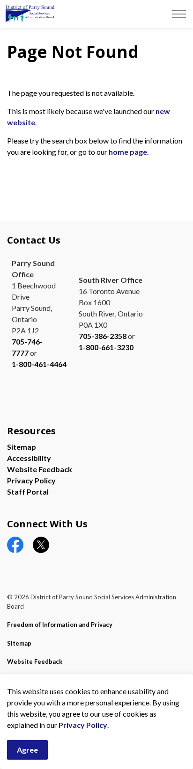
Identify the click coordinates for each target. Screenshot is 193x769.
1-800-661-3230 (106, 347)
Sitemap (21, 446)
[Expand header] (179, 14)
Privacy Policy (83, 724)
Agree (27, 749)
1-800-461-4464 (39, 363)
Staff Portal (28, 491)
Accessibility (29, 457)
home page (128, 151)
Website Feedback (39, 469)
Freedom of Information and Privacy (59, 624)
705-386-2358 (102, 335)
